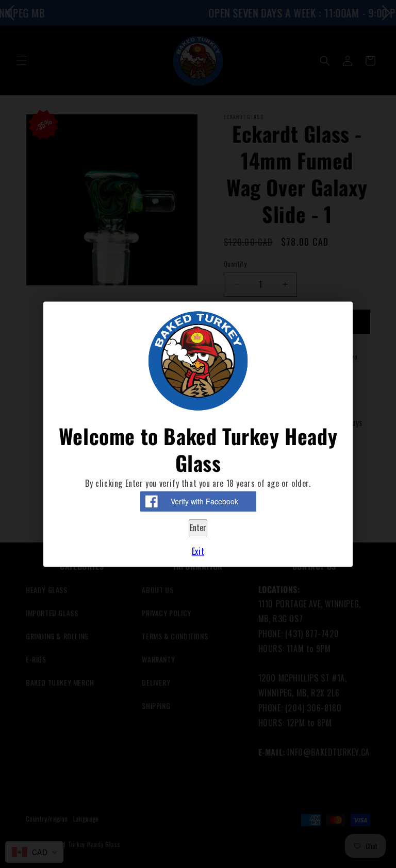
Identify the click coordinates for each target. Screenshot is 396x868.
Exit (198, 551)
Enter (198, 528)
